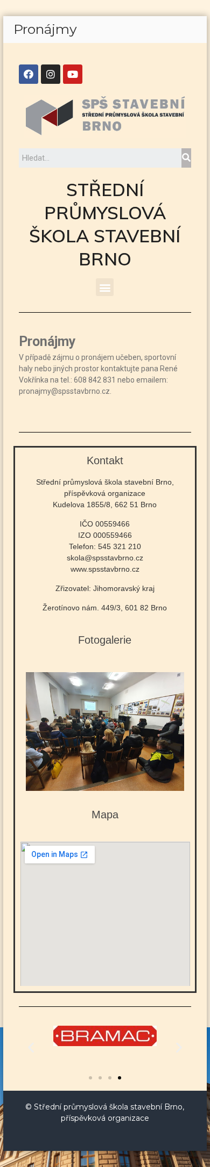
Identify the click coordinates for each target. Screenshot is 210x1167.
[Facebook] (28, 74)
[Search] (186, 158)
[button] (105, 287)
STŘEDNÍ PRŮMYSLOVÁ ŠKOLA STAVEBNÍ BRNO (104, 224)
